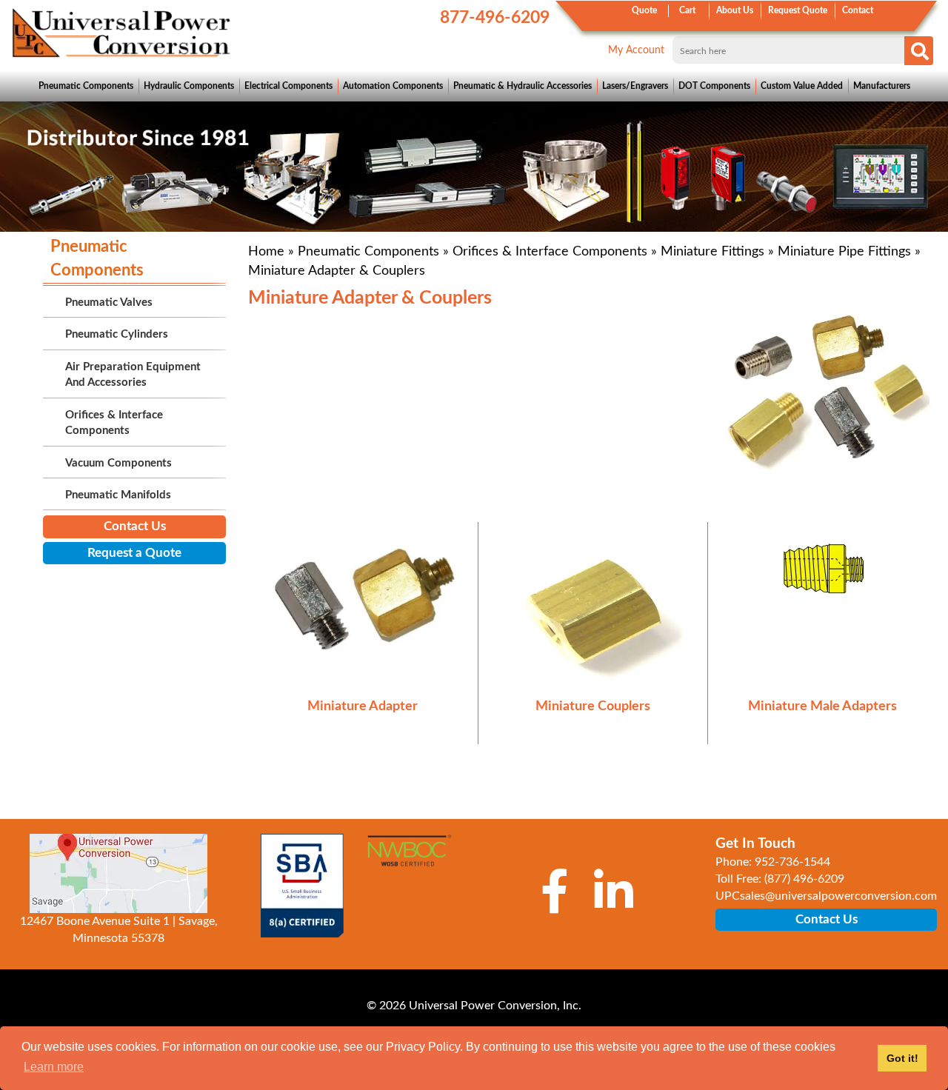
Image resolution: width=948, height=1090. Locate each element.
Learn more (54, 1066)
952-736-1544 (792, 862)
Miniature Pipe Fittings (844, 251)
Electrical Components (288, 85)
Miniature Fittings (712, 251)
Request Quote (797, 10)
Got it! (902, 1058)
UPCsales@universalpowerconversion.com (826, 896)
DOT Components (714, 85)
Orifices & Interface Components (550, 251)
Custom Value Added (802, 85)
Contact (857, 10)
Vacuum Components (118, 463)
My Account (636, 50)
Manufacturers (881, 85)
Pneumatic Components (86, 85)
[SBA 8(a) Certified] (301, 885)
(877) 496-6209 (804, 879)
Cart (687, 10)
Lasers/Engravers (635, 85)
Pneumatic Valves (109, 302)
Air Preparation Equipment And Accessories (133, 374)
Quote (644, 10)
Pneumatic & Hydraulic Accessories (522, 85)
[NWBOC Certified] (409, 857)
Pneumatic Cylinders (116, 334)
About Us (734, 10)
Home (266, 251)
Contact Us (135, 526)
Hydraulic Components (189, 85)
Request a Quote (134, 552)
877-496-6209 (495, 17)
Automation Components (393, 85)
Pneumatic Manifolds (118, 495)
